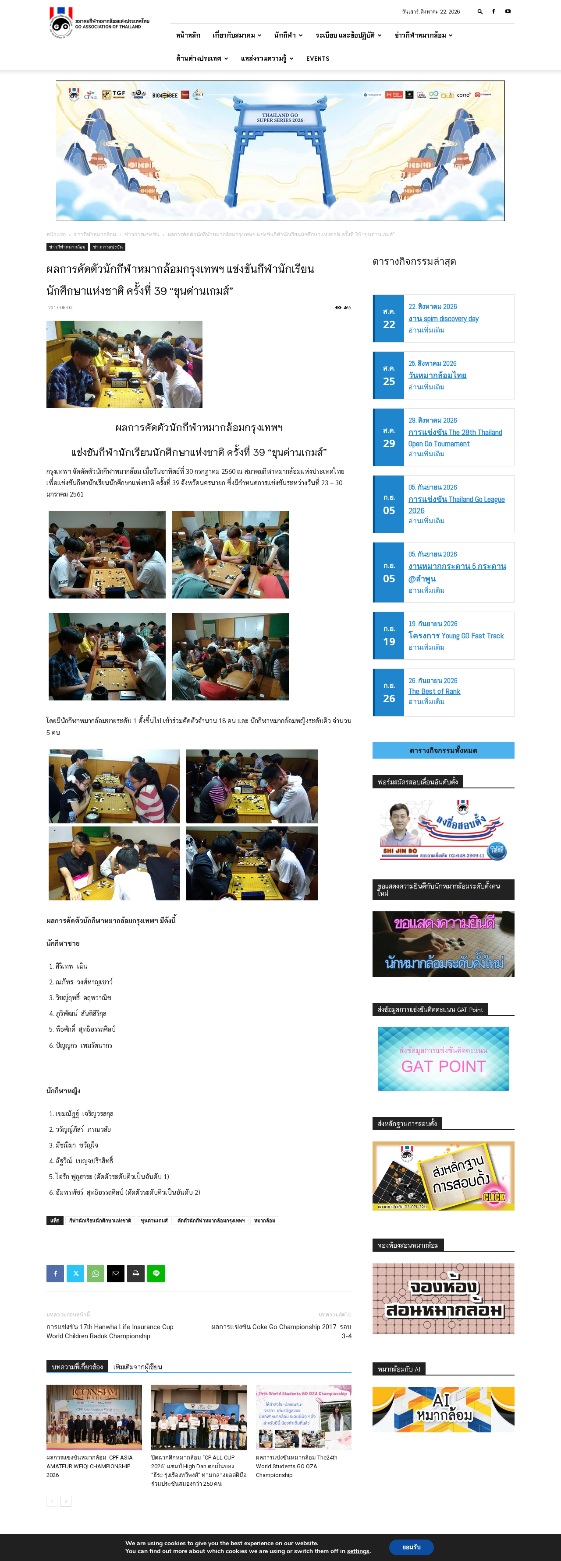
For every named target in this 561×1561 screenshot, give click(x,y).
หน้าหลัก (188, 35)
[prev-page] (51, 1501)
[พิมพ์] (136, 1273)
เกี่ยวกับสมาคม (234, 35)
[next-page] (65, 1501)
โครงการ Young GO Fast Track (456, 635)
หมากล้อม (264, 1220)
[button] (480, 11)
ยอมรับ (411, 1547)
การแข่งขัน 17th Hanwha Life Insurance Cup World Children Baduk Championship (110, 1331)
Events (318, 58)
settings (358, 1551)
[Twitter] (75, 1273)
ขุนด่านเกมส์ (154, 1220)
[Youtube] (508, 11)
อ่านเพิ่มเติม (426, 330)
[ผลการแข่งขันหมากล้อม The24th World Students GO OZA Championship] (304, 1417)
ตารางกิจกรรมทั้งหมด (443, 750)
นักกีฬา (285, 35)
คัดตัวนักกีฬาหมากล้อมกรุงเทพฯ (211, 1220)
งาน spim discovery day (443, 318)
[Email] (115, 1273)
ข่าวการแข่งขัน (142, 234)
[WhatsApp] (95, 1273)
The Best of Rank (434, 691)
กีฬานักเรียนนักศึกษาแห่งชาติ (100, 1220)
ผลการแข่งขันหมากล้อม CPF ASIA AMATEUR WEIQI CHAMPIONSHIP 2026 (89, 1466)
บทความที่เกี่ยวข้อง (77, 1367)
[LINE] (156, 1273)
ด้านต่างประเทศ (198, 58)
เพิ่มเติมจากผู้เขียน (138, 1367)
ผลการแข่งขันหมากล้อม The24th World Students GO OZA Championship (296, 1466)
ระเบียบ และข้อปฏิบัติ (345, 35)
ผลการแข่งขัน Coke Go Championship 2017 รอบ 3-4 (281, 1331)
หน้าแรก (56, 234)
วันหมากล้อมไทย (437, 375)
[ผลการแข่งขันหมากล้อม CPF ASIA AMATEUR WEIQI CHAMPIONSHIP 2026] (94, 1417)
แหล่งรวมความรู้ (264, 58)
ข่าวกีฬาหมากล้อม (420, 35)
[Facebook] (493, 11)
